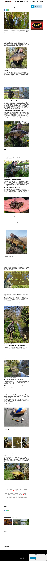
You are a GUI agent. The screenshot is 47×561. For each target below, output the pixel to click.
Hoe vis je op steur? (6, 515)
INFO (37, 1)
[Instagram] (23, 557)
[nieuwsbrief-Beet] (36, 7)
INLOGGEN (41, 1)
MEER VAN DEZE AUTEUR (15, 517)
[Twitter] (6, 10)
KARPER (18, 1)
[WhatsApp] (8, 10)
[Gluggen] (17, 522)
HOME (15, 1)
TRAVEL (30, 1)
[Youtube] (25, 557)
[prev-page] (4, 526)
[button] (45, 554)
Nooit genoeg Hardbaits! (26, 515)
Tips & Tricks (7, 506)
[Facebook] (4, 10)
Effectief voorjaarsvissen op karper (25, 525)
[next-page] (5, 526)
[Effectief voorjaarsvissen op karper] (25, 522)
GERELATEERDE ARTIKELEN (7, 517)
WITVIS (24, 1)
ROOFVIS (21, 1)
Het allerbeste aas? (6, 525)
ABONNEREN (33, 1)
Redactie (6, 8)
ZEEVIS (27, 1)
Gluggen (13, 525)
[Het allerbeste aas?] (8, 522)
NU (22, 494)
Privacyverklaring (37, 559)
